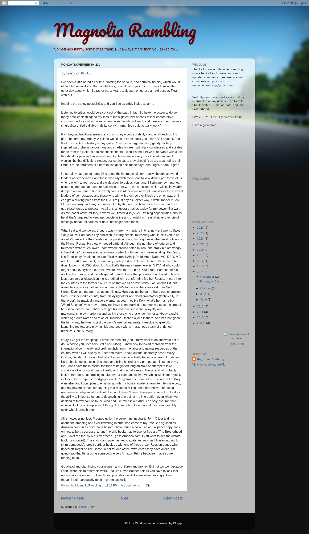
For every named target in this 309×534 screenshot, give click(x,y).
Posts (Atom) (87, 506)
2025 (201, 233)
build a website (237, 344)
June (204, 299)
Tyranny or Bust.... (76, 73)
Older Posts (172, 498)
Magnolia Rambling (125, 30)
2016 (201, 260)
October (206, 288)
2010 (201, 317)
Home (123, 498)
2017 (201, 255)
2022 (201, 244)
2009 (201, 323)
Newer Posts (72, 498)
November (207, 276)
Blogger (178, 523)
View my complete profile (209, 364)
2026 (201, 227)
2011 (200, 312)
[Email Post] (147, 485)
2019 (201, 249)
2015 (201, 266)
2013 (201, 306)
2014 (201, 271)
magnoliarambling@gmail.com (212, 85)
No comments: (131, 485)
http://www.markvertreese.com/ (219, 97)
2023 (201, 238)
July (203, 293)
